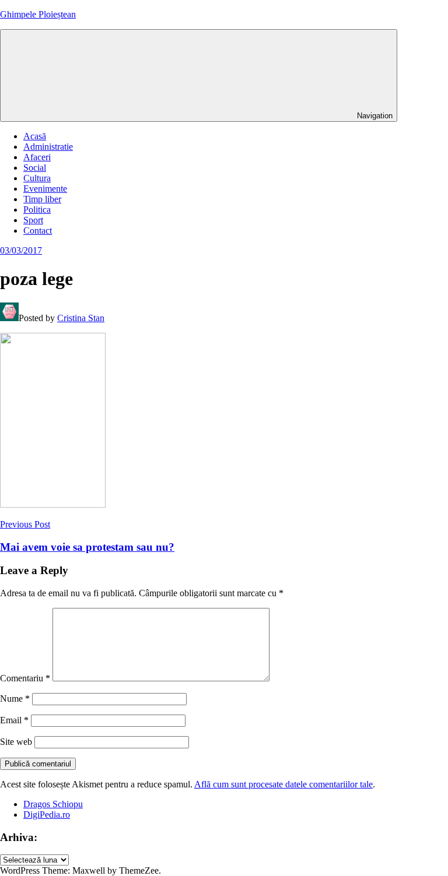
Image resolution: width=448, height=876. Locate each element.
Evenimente (45, 189)
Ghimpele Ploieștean (38, 14)
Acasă (34, 136)
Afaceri (37, 157)
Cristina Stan (80, 318)
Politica (37, 209)
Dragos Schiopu (53, 804)
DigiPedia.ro (46, 814)
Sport (33, 220)
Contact (37, 230)
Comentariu (25, 678)
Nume (15, 698)
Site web (16, 742)
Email (14, 720)
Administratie (48, 147)
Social (34, 168)
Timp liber (42, 199)
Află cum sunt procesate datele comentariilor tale (283, 784)
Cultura (37, 178)
